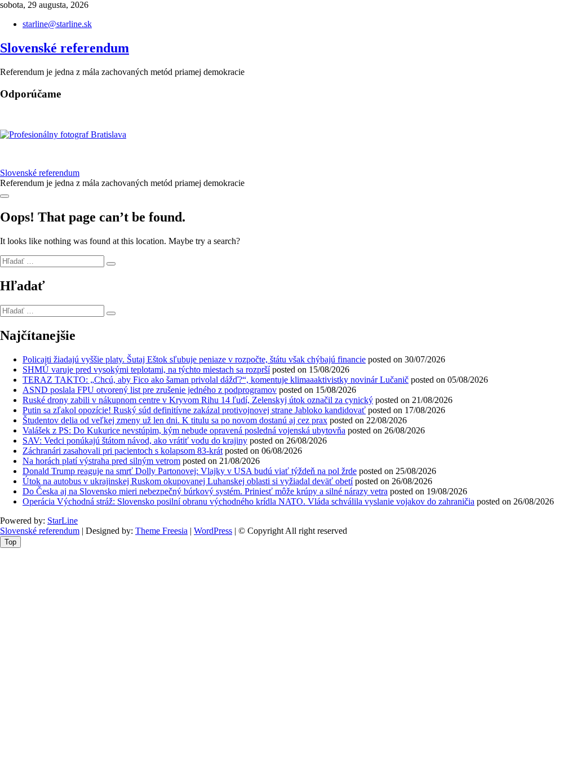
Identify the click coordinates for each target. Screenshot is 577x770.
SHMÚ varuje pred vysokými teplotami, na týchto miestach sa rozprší (146, 369)
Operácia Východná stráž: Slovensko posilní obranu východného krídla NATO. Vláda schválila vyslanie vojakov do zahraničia (248, 501)
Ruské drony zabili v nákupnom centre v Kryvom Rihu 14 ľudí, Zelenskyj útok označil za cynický (198, 400)
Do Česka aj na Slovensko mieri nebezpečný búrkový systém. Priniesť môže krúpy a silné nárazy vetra (205, 491)
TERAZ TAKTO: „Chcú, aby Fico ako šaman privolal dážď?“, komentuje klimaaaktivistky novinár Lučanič (216, 379)
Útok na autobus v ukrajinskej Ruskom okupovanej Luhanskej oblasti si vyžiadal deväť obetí (188, 481)
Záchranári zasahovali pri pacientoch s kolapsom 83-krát (123, 450)
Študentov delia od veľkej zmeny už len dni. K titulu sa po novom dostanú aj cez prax (175, 420)
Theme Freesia (161, 531)
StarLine (62, 520)
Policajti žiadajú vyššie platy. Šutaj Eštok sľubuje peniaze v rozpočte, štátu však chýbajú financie (194, 359)
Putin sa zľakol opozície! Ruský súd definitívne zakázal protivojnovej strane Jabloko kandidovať (194, 410)
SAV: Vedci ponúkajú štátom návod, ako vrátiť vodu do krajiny (135, 440)
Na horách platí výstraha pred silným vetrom (101, 461)
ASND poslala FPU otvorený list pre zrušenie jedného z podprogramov (150, 390)
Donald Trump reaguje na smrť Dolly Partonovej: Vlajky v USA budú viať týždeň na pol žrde (190, 471)
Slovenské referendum (64, 48)
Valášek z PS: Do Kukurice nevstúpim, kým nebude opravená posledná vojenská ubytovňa (184, 430)
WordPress (213, 531)
